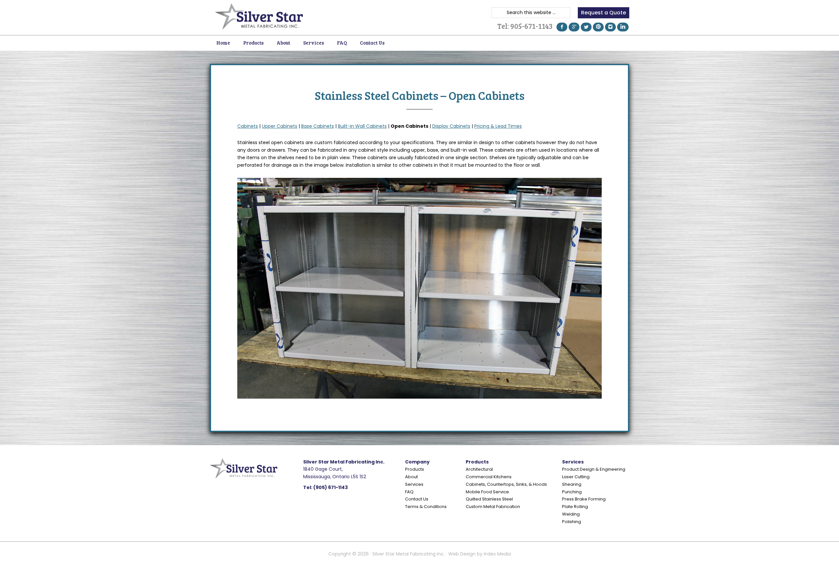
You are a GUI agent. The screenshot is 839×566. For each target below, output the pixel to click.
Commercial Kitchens (489, 477)
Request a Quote (603, 12)
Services (414, 484)
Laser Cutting (576, 477)
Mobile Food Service (487, 492)
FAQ (409, 492)
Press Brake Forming (584, 499)
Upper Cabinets (279, 126)
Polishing (571, 522)
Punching (572, 492)
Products (414, 469)
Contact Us (416, 499)
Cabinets (247, 126)
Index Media (497, 554)
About (411, 477)
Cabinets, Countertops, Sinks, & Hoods (506, 484)
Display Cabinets (451, 126)
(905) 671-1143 (330, 487)
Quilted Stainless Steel (489, 499)
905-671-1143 (531, 26)
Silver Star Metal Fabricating (259, 16)
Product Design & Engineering (593, 469)
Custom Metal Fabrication (493, 506)
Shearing (571, 484)
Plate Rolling (575, 506)
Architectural (479, 469)
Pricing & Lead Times (498, 126)
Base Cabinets (317, 126)
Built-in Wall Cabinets (362, 126)
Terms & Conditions (426, 506)
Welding (571, 514)
